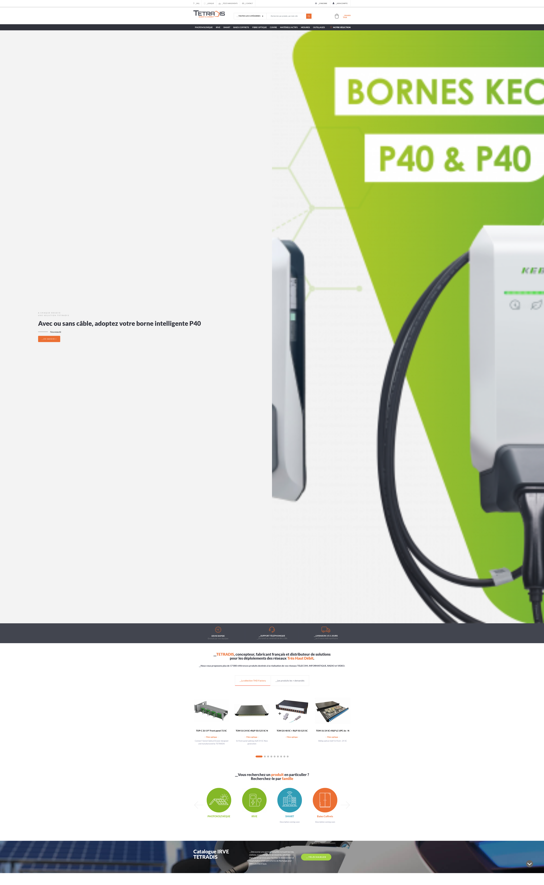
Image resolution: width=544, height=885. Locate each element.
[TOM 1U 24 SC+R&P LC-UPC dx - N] (332, 710)
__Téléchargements (230, 3)
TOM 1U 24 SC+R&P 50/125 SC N (252, 730)
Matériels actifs (289, 27)
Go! (309, 16)
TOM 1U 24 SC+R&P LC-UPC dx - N (332, 730)
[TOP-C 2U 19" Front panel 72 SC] (211, 710)
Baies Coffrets (241, 27)
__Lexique (210, 3)
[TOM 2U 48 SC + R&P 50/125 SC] (292, 710)
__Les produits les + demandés (289, 680)
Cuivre (273, 27)
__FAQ (197, 3)
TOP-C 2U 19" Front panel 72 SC (211, 730)
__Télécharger (316, 857)
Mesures (305, 27)
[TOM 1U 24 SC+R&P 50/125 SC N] (252, 710)
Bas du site (529, 863)
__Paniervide (347, 16)
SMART (226, 27)
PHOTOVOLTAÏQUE (204, 27)
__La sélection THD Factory (253, 680)
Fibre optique (259, 27)
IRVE (218, 27)
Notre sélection (342, 27)
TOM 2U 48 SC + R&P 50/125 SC (292, 730)
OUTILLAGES (319, 27)
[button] (264, 615)
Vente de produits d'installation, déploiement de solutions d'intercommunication (209, 16)
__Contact (249, 3)
